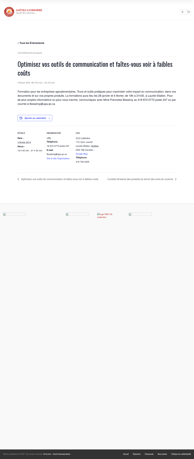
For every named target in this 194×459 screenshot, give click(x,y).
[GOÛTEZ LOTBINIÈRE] (23, 12)
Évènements (149, 454)
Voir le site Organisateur (58, 158)
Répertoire (137, 454)
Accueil (126, 454)
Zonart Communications (61, 454)
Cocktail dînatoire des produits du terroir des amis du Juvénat (140, 179)
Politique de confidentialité (181, 454)
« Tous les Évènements (31, 43)
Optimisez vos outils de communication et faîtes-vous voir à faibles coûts (59, 179)
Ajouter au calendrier (35, 117)
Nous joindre (162, 454)
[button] (182, 11)
